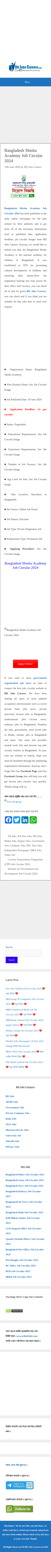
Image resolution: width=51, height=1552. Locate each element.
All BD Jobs (12, 1102)
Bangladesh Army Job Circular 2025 (25, 1180)
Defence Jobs (12, 1146)
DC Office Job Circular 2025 (21, 1265)
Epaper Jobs (24, 840)
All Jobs (12, 836)
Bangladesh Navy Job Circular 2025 (24, 1185)
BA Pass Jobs (25, 836)
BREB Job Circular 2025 (19, 1277)
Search (9, 947)
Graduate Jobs (17, 845)
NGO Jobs (11, 1124)
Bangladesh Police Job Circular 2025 (25, 1174)
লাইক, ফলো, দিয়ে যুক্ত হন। (17, 1465)
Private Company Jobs (17, 1113)
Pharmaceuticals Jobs (17, 1130)
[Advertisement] (25, 32)
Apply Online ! (25, 663)
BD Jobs (37, 836)
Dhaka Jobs (10, 840)
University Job (13, 1135)
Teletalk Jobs (12, 1141)
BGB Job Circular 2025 (18, 1271)
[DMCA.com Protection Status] (14, 1312)
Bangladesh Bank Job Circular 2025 (24, 1212)
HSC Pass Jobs (34, 845)
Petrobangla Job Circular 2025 (22, 1260)
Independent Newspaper (16, 850)
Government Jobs (15, 1107)
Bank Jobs (11, 1118)
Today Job (9, 854)
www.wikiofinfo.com (26, 1336)
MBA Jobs (35, 850)
